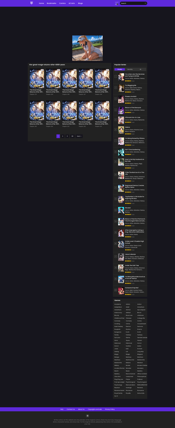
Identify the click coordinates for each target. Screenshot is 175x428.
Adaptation (118, 307)
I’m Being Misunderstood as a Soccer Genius (135, 278)
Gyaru (128, 340)
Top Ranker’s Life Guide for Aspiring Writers (134, 197)
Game (128, 338)
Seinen (142, 292)
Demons (140, 326)
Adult (131, 87)
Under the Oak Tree (132, 265)
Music (128, 371)
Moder (128, 365)
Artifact (128, 313)
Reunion (117, 388)
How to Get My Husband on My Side (134, 160)
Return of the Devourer (133, 108)
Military (116, 365)
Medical (140, 363)
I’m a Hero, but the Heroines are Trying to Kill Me (135, 75)
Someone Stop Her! (132, 288)
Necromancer (130, 374)
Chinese (128, 318)
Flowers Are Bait (130, 96)
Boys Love (129, 315)
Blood (139, 313)
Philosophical (141, 376)
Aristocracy (118, 313)
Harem (127, 292)
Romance (139, 101)
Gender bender (142, 338)
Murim (116, 371)
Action (131, 78)
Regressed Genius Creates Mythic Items (134, 186)
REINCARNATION (142, 385)
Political (139, 379)
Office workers (142, 374)
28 (72, 136)
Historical (127, 89)
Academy (117, 304)
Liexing (116, 351)
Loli (127, 351)
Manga (116, 357)
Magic (140, 163)
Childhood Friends (120, 318)
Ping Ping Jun (118, 379)
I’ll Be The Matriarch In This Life (134, 173)
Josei (141, 129)
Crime (128, 324)
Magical (140, 354)
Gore (116, 340)
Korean (139, 349)
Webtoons (142, 142)
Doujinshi (117, 329)
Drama (135, 87)
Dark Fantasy (118, 326)
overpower (129, 376)
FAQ (61, 409)
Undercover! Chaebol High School (134, 242)
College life (141, 318)
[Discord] (87, 415)
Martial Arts (141, 120)
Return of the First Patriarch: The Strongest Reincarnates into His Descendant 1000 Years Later (135, 220)
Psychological (130, 382)
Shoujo (135, 178)
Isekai (139, 346)
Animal (128, 310)
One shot (117, 376)
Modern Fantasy (142, 365)
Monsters (140, 368)
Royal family (118, 393)
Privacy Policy (110, 409)
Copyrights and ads (95, 409)
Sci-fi (116, 396)
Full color (117, 338)
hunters (128, 346)
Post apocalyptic (119, 382)
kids (127, 349)
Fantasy (142, 78)
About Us (81, 409)
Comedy (135, 290)
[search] (145, 3)
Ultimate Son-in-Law (132, 117)
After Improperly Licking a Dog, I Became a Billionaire (134, 231)
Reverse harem (119, 390)
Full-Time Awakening (132, 150)
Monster (128, 368)
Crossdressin (141, 324)
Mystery (139, 371)
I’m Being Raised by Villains (135, 138)
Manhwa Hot (128, 101)
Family (116, 335)
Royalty (128, 393)
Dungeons (117, 332)
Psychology (118, 385)
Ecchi (127, 332)
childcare (140, 315)
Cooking (117, 324)
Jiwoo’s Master (130, 254)
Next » (79, 136)
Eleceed (128, 208)
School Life (134, 247)
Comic (139, 321)
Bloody (116, 315)
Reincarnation (130, 385)
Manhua (128, 357)
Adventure (137, 78)
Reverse (140, 388)
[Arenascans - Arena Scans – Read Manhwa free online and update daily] (31, 5)
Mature (138, 89)
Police (128, 379)
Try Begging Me (130, 85)
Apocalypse (141, 310)
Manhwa (133, 89)
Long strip (140, 351)
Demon (128, 326)
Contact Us (71, 409)
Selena (127, 127)
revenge (129, 388)
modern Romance (120, 368)
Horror (139, 343)
